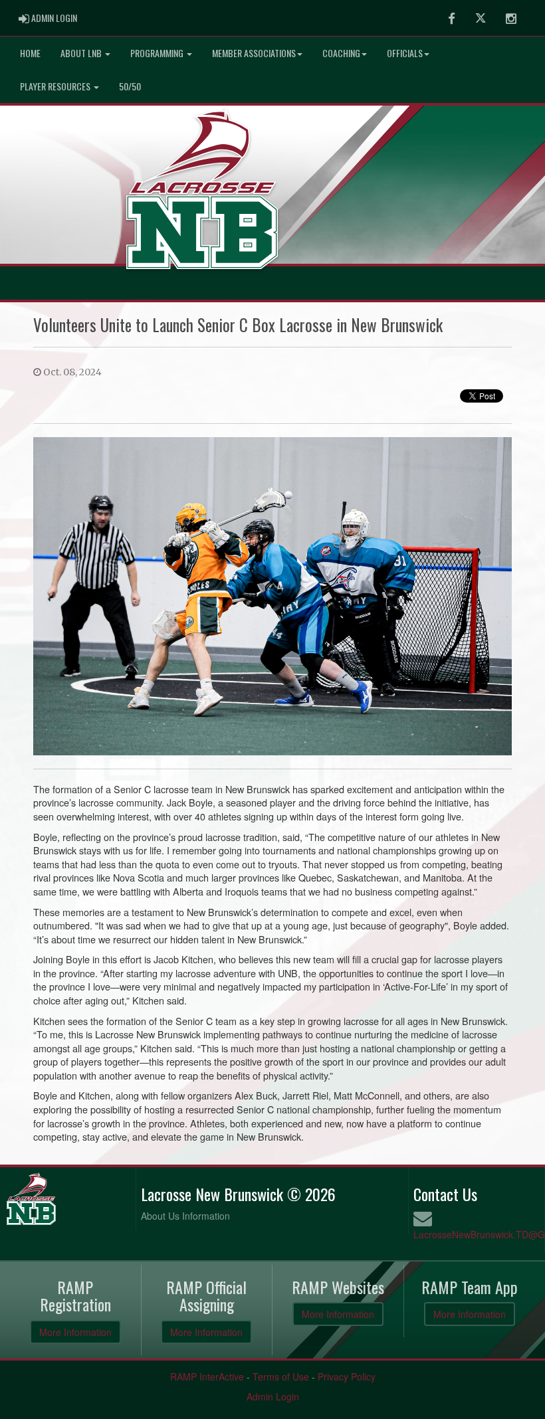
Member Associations (254, 53)
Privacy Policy (347, 1376)
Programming (157, 53)
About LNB (82, 53)
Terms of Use (281, 1376)
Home (30, 53)
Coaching (341, 53)
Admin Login (273, 1396)
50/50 (130, 86)
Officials (405, 53)
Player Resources (56, 86)
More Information (75, 1332)
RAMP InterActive (207, 1376)
